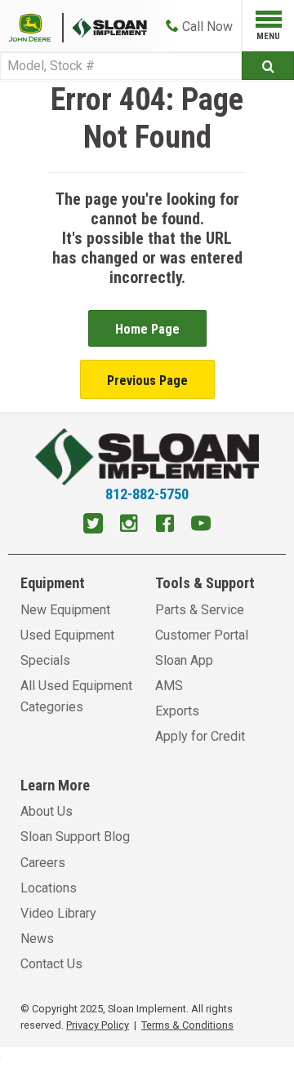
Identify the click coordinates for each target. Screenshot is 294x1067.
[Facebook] (165, 525)
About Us (46, 811)
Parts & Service (199, 610)
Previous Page (147, 380)
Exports (177, 711)
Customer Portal (201, 635)
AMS (169, 685)
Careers (42, 862)
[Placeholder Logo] (36, 26)
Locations (48, 888)
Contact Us (51, 964)
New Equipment (65, 610)
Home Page (147, 329)
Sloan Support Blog (75, 836)
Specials (45, 660)
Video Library (58, 913)
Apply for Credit (200, 736)
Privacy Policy (97, 1025)
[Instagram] (129, 525)
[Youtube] (201, 525)
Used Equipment (67, 635)
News (37, 938)
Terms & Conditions (187, 1025)
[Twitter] (93, 525)
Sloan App (184, 660)
